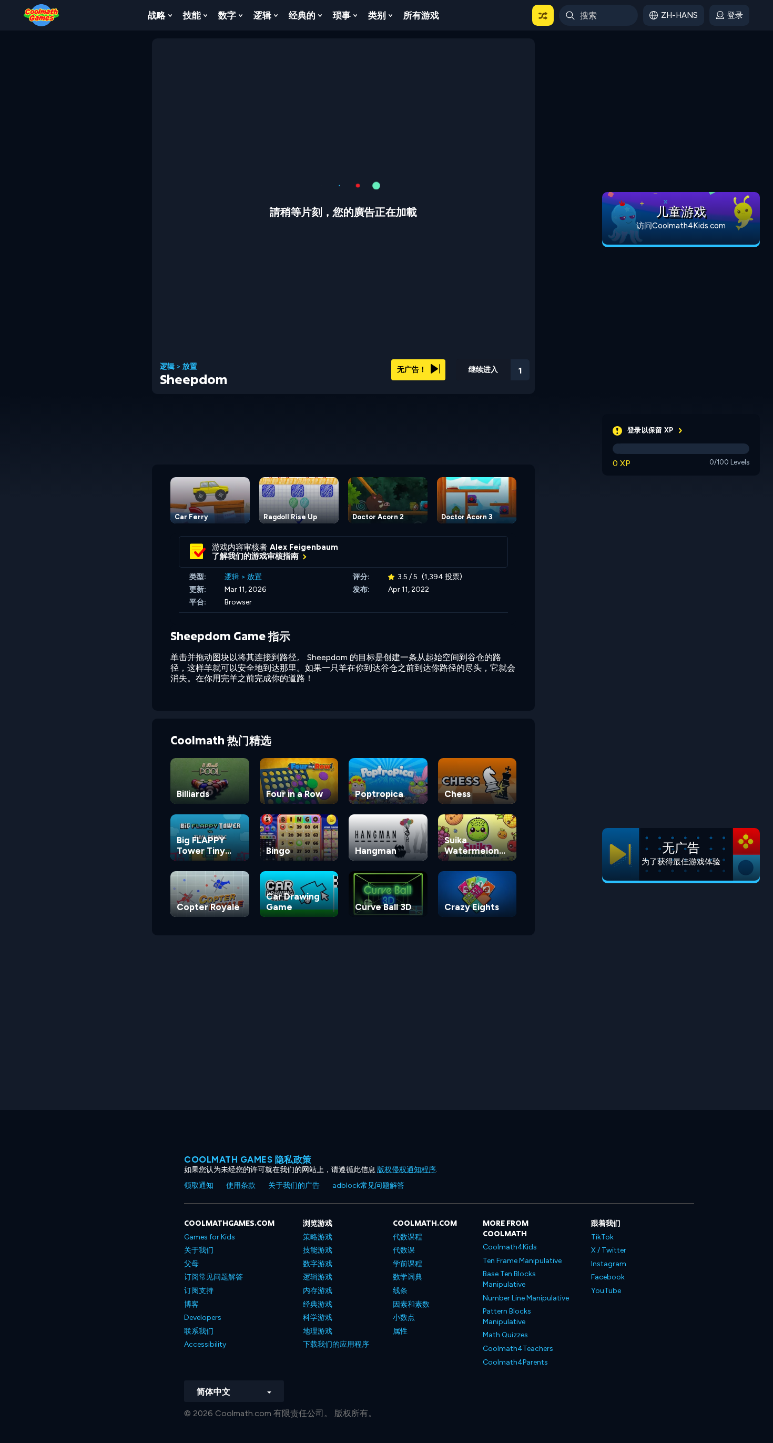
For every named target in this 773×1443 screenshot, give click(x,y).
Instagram (608, 1263)
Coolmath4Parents (515, 1362)
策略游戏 (317, 1237)
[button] (543, 15)
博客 (191, 1304)
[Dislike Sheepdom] (437, 366)
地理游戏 (317, 1331)
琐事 (342, 15)
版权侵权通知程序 (406, 1169)
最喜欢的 (463, 383)
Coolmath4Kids (510, 1247)
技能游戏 (317, 1250)
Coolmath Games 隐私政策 (248, 1159)
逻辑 (262, 15)
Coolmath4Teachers (518, 1348)
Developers (202, 1317)
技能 (192, 15)
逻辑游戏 (317, 1277)
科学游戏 (317, 1317)
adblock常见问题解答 (368, 1185)
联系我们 (198, 1331)
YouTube (606, 1290)
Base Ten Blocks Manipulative (509, 1279)
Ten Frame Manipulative (522, 1260)
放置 (189, 366)
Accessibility (205, 1344)
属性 (400, 1331)
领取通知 (198, 1185)
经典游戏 (317, 1304)
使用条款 (241, 1185)
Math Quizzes (505, 1334)
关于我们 (198, 1250)
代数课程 (407, 1237)
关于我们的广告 (294, 1185)
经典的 (302, 15)
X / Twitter (608, 1250)
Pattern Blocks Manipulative (507, 1316)
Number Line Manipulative (526, 1298)
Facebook (608, 1277)
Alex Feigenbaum (304, 547)
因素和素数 (411, 1304)
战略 (157, 15)
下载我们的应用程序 (336, 1344)
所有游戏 (421, 15)
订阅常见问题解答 (213, 1277)
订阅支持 (198, 1290)
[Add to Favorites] (463, 365)
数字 (227, 15)
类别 (377, 15)
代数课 (404, 1250)
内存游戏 (317, 1290)
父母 (191, 1263)
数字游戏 (317, 1263)
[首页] (41, 14)
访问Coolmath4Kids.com (681, 225)
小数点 (404, 1317)
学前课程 (407, 1263)
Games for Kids (209, 1237)
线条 (400, 1290)
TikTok (602, 1237)
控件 (492, 384)
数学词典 (407, 1277)
